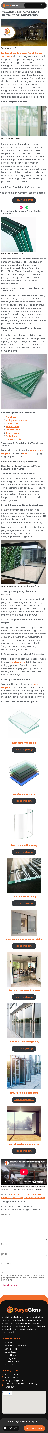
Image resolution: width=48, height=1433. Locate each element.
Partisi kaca (11, 436)
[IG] (5, 1428)
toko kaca (17, 1197)
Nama (4, 1244)
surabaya (27, 453)
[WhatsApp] (26, 207)
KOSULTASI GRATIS (24, 200)
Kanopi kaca (12, 426)
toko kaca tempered (34, 1197)
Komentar (7, 1214)
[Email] (10, 1428)
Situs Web (6, 1264)
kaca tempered (18, 662)
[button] (43, 5)
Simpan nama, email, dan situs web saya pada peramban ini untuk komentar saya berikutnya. (22, 1278)
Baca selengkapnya (24, 749)
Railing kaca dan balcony (18, 420)
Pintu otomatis (13, 439)
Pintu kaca (11, 417)
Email (4, 1254)
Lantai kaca (12, 423)
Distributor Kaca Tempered (23, 1194)
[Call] (15, 1428)
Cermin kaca (12, 433)
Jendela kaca (13, 429)
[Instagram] (21, 207)
